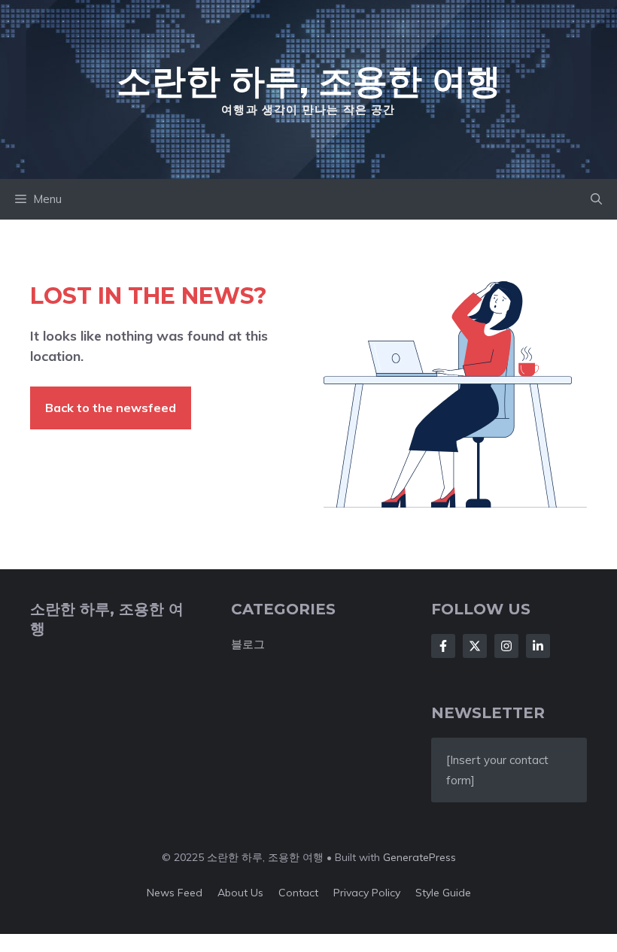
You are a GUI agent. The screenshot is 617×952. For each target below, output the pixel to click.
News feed (174, 892)
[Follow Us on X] (475, 646)
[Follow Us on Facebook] (443, 646)
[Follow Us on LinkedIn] (538, 646)
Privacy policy (366, 892)
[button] (596, 199)
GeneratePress (419, 857)
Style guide (443, 892)
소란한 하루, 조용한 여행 (309, 80)
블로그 (248, 644)
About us (240, 892)
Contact (298, 892)
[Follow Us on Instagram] (506, 646)
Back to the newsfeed (110, 407)
